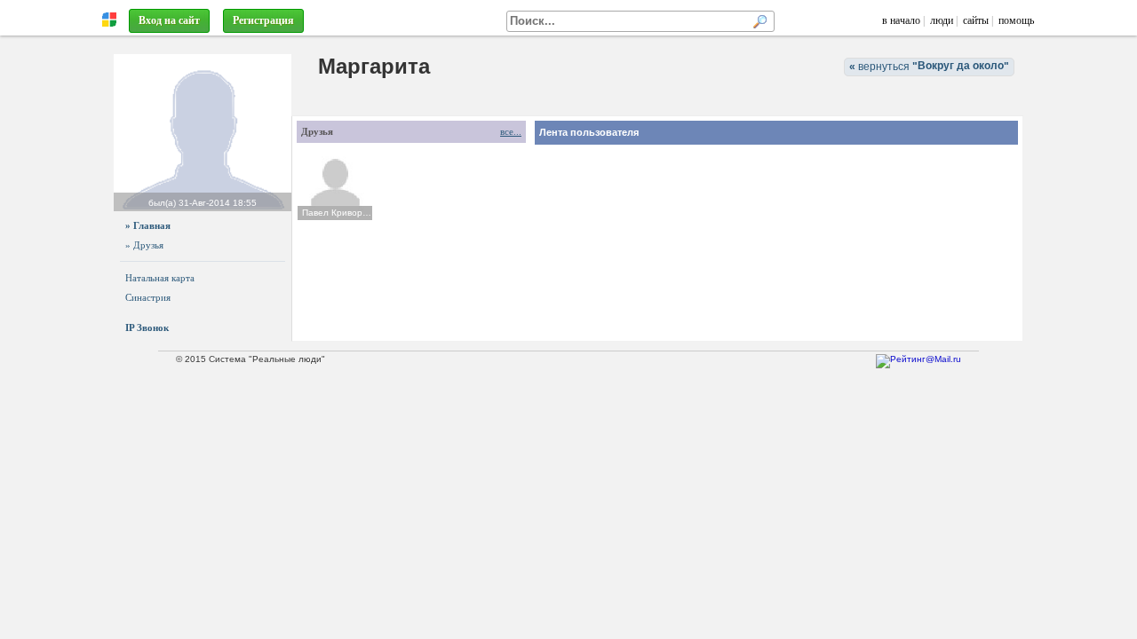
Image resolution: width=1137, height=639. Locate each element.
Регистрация (263, 20)
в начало (901, 20)
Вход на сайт (169, 20)
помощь (1016, 20)
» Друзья (144, 245)
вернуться (929, 66)
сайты (976, 20)
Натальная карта (160, 277)
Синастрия (148, 297)
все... (510, 131)
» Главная (148, 225)
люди (941, 20)
